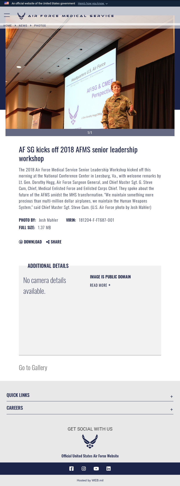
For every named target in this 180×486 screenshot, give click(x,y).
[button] (93, 3)
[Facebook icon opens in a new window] (71, 468)
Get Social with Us (90, 429)
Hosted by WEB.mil (90, 480)
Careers (15, 407)
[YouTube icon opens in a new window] (96, 468)
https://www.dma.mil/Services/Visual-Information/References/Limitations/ (116, 341)
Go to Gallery (33, 367)
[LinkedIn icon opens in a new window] (108, 468)
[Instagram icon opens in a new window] (84, 468)
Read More (99, 285)
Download (32, 242)
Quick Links (18, 394)
